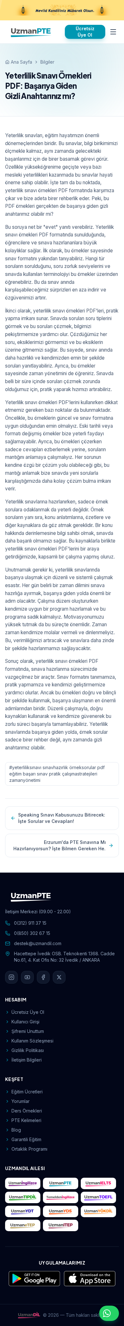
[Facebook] (43, 977)
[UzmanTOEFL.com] (98, 1197)
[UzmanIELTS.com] (98, 1183)
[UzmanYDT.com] (22, 1211)
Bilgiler (47, 62)
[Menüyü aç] (113, 32)
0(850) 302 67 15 (32, 933)
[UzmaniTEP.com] (60, 1225)
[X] (59, 977)
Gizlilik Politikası (27, 1050)
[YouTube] (27, 977)
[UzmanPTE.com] (60, 1183)
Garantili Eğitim (26, 1139)
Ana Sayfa (21, 62)
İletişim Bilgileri (26, 1060)
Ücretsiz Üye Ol (85, 32)
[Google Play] (34, 1278)
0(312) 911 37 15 (30, 923)
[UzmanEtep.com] (22, 1225)
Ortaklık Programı (29, 1149)
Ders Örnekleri (26, 1110)
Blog (16, 1130)
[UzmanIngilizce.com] (22, 1183)
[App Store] (89, 1278)
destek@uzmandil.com (37, 943)
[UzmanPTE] (31, 32)
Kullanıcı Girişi (25, 1021)
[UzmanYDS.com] (60, 1211)
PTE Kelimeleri (26, 1120)
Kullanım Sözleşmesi (32, 1040)
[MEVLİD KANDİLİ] (62, 10)
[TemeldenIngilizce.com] (60, 1197)
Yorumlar (20, 1101)
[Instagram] (11, 977)
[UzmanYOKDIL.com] (98, 1211)
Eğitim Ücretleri (27, 1091)
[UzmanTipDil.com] (22, 1197)
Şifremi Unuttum (27, 1031)
